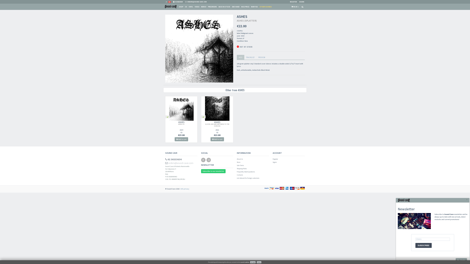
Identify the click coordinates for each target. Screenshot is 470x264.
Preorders (212, 7)
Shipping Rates (242, 169)
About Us (240, 159)
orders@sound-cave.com (180, 163)
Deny (259, 262)
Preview (261, 57)
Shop (181, 7)
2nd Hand (236, 7)
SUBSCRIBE (423, 245)
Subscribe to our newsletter (213, 171)
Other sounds (266, 7)
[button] (295, 7)
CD (186, 7)
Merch (203, 7)
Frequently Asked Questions (246, 172)
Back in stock (224, 7)
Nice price (245, 7)
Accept (253, 262)
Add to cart (182, 139)
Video (197, 7)
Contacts (240, 175)
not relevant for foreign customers (248, 178)
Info (240, 57)
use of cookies (245, 262)
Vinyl (191, 7)
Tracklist (250, 57)
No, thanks (461, 260)
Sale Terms (240, 165)
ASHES (181, 123)
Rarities (254, 7)
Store (238, 162)
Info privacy (185, 189)
